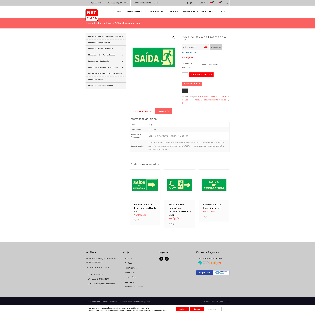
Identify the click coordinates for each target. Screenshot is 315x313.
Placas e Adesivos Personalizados (105, 55)
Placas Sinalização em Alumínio (105, 49)
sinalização (198, 100)
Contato (223, 11)
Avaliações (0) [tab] (163, 111)
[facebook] (161, 259)
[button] (173, 37)
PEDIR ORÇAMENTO (191, 84)
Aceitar (182, 309)
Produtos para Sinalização (105, 61)
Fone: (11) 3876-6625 (94, 3)
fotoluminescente (211, 100)
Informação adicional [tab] (143, 111)
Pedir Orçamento (156, 11)
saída (226, 100)
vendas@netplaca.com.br (98, 267)
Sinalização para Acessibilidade (100, 86)
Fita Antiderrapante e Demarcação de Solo (105, 73)
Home (119, 11)
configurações (159, 310)
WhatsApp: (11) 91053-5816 (117, 3)
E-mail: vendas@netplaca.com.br (146, 3)
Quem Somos (207, 11)
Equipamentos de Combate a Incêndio (105, 67)
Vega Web (146, 301)
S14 (183, 103)
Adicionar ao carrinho (201, 74)
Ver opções (145, 181)
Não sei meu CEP (189, 52)
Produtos (173, 11)
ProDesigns (224, 301)
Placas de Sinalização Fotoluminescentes (105, 36)
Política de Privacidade (134, 286)
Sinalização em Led (95, 79)
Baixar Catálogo (135, 11)
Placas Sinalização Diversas (105, 42)
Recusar (197, 309)
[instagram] (167, 259)
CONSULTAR (216, 47)
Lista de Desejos (131, 277)
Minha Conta (189, 11)
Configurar (212, 309)
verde (221, 100)
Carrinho (128, 263)
